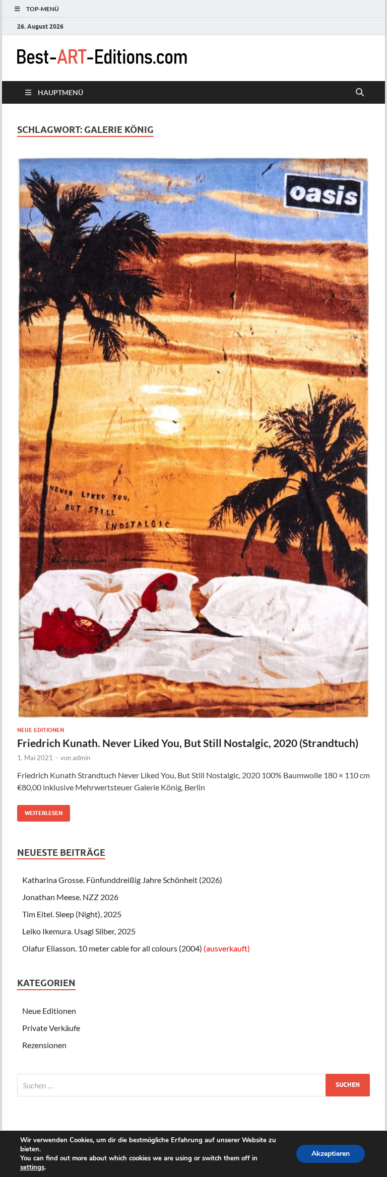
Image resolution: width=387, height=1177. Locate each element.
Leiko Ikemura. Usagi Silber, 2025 (79, 931)
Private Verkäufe (51, 1028)
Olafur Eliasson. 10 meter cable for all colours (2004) (136, 948)
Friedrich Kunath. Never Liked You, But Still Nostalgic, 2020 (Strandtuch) (187, 743)
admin (81, 758)
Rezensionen (44, 1045)
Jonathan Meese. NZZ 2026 (70, 897)
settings (32, 1167)
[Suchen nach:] (193, 1085)
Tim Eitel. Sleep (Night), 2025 (71, 914)
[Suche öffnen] (359, 92)
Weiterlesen (39, 811)
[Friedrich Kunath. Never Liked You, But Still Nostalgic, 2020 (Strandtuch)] (193, 438)
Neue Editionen (40, 729)
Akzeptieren (330, 1153)
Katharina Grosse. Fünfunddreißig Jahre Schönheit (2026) (122, 880)
